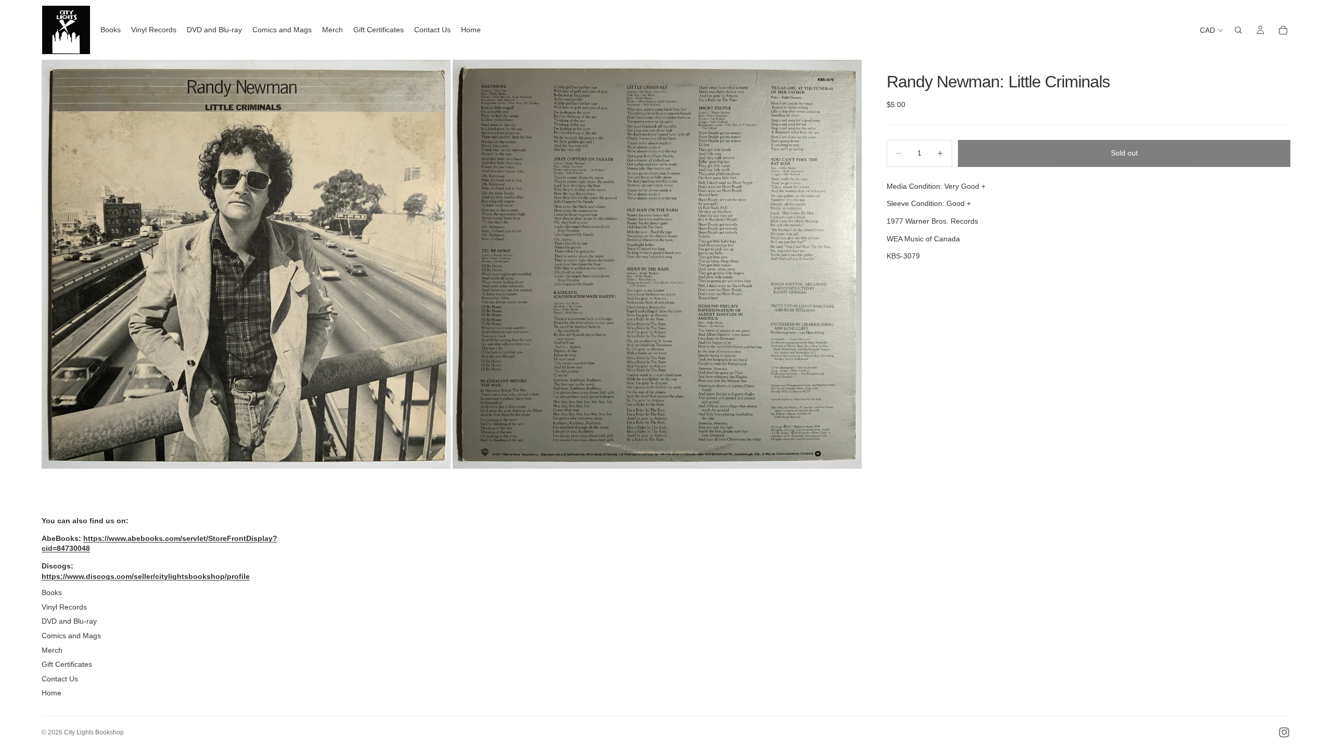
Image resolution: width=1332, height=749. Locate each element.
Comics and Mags (71, 635)
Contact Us (60, 679)
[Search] (1238, 30)
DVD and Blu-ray (69, 621)
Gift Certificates (67, 664)
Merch (52, 650)
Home (51, 693)
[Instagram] (1284, 732)
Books (52, 592)
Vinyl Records (64, 607)
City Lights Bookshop (94, 732)
